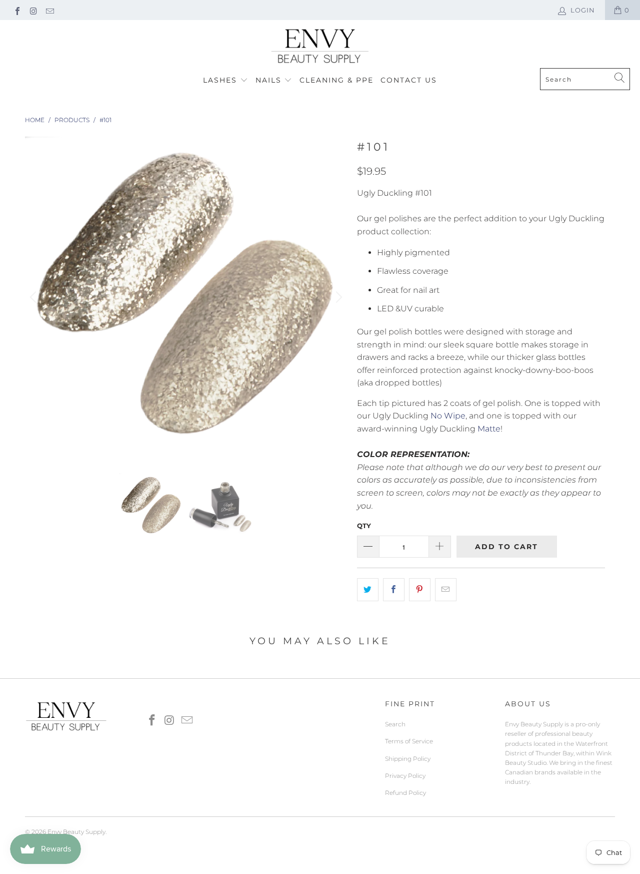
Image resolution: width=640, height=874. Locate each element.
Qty (364, 526)
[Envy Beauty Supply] (320, 46)
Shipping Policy (407, 758)
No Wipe (448, 415)
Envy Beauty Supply (77, 831)
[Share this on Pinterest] (419, 589)
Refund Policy (405, 792)
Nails (270, 80)
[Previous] (34, 298)
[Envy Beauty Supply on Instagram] (33, 10)
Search (395, 724)
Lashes (221, 80)
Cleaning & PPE (337, 80)
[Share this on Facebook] (393, 589)
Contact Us (408, 80)
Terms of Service (409, 741)
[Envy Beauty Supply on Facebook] (17, 10)
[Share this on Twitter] (367, 589)
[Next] (338, 298)
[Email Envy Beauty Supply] (49, 10)
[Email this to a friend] (445, 589)
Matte (489, 428)
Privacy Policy (405, 775)
